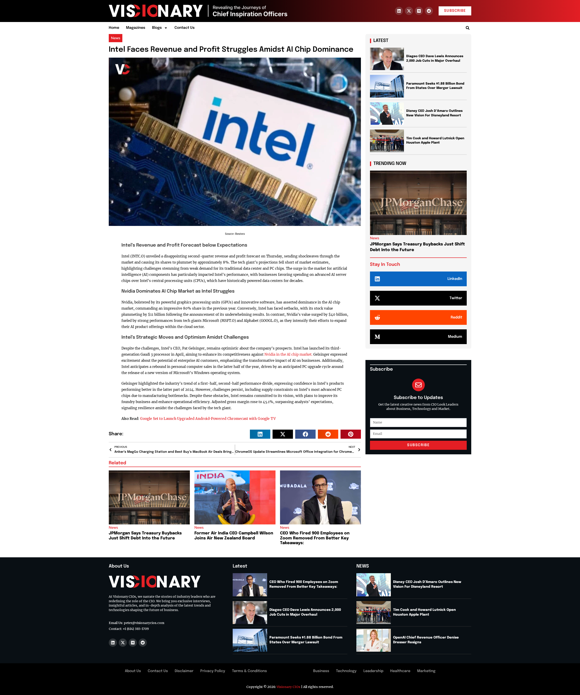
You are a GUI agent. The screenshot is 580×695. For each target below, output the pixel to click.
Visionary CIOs (288, 687)
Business (321, 671)
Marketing (426, 671)
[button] (467, 28)
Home (114, 28)
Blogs (157, 28)
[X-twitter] (409, 11)
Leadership (373, 671)
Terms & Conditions (249, 671)
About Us (133, 671)
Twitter (456, 298)
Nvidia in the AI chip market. (288, 354)
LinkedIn (454, 279)
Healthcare (400, 671)
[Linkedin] (399, 11)
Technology (346, 671)
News (115, 38)
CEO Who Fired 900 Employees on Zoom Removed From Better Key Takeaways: (315, 538)
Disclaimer (184, 671)
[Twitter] (377, 298)
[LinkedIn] (377, 279)
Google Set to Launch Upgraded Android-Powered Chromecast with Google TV (208, 418)
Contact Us (184, 28)
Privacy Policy (212, 671)
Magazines (135, 28)
